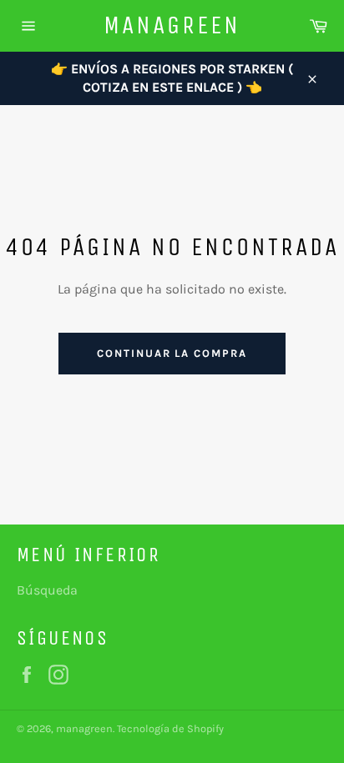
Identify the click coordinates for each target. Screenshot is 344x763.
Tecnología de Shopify (170, 728)
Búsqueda (47, 590)
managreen (172, 25)
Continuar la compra (172, 353)
